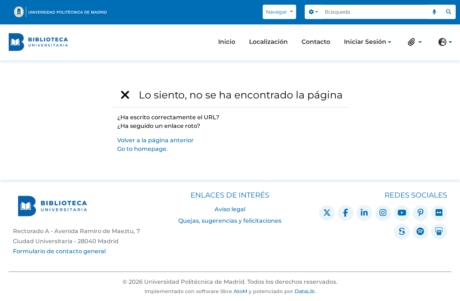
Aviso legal (230, 209)
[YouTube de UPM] (402, 213)
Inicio (226, 41)
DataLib (305, 291)
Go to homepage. (142, 148)
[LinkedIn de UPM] (364, 213)
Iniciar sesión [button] (365, 42)
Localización (268, 41)
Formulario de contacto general (59, 251)
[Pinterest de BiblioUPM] (420, 213)
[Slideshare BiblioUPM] (439, 232)
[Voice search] (434, 12)
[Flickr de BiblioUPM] (439, 213)
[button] (413, 42)
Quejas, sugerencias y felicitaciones (229, 220)
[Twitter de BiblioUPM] (327, 213)
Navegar (277, 12)
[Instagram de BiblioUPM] (383, 213)
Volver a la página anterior (155, 140)
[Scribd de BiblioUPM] (402, 232)
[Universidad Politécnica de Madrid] (60, 12)
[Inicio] (38, 42)
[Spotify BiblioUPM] (420, 232)
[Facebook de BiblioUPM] (346, 213)
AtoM (240, 291)
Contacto (316, 41)
